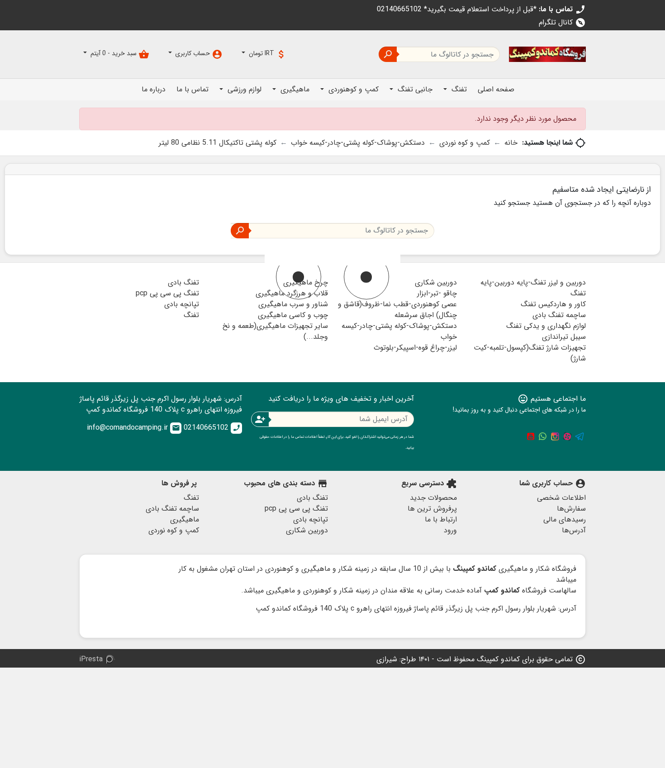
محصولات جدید (433, 497)
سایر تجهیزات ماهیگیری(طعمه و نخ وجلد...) (275, 331)
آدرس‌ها (574, 530)
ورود (450, 530)
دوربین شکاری (436, 282)
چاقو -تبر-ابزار (437, 293)
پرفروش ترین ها (432, 508)
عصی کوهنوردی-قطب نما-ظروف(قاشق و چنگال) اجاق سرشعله (397, 310)
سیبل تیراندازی (564, 336)
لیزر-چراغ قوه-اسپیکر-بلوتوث (415, 347)
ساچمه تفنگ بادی (559, 315)
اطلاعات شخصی (561, 497)
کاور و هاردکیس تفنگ (553, 304)
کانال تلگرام (562, 22)
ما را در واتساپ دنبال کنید (542, 436)
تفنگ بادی (183, 282)
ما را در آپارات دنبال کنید (567, 436)
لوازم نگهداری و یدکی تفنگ (546, 326)
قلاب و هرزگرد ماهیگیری (292, 293)
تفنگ (191, 315)
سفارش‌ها (571, 508)
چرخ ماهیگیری (305, 282)
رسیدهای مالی (564, 519)
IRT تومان (267, 54)
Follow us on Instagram (555, 436)
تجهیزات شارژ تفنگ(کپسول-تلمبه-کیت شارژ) (530, 353)
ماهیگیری (184, 519)
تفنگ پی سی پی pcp (167, 293)
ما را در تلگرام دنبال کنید (579, 436)
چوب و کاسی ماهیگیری (293, 315)
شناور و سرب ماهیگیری (293, 304)
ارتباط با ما (441, 519)
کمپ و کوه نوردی (173, 530)
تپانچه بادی (181, 304)
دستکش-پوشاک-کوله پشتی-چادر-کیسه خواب (399, 331)
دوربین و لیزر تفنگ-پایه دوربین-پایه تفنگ (533, 288)
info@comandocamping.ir (133, 427)
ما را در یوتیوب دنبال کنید (530, 436)
